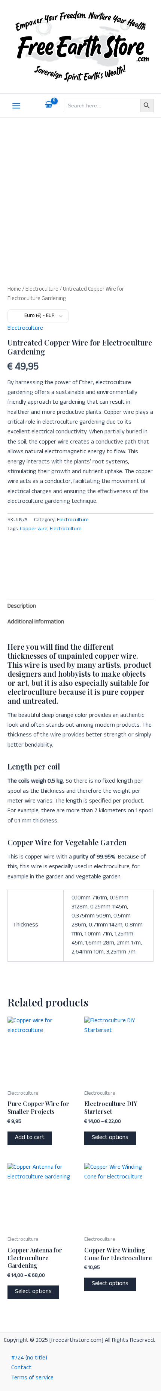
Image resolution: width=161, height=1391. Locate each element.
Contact (21, 1368)
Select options (110, 1138)
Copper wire (34, 529)
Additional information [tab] (35, 622)
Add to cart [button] (30, 1138)
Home (14, 290)
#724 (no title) (29, 1358)
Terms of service (32, 1378)
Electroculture (41, 290)
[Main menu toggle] (16, 106)
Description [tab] (21, 606)
